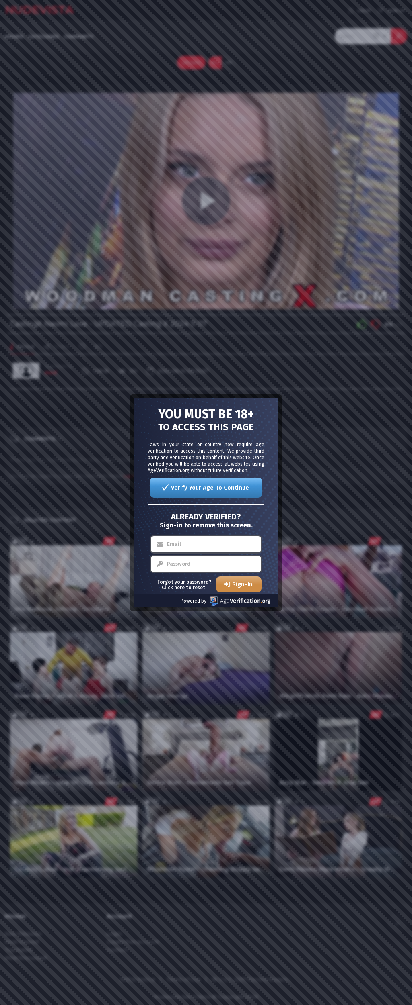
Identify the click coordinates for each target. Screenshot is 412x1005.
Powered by (193, 601)
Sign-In (242, 584)
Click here (173, 587)
